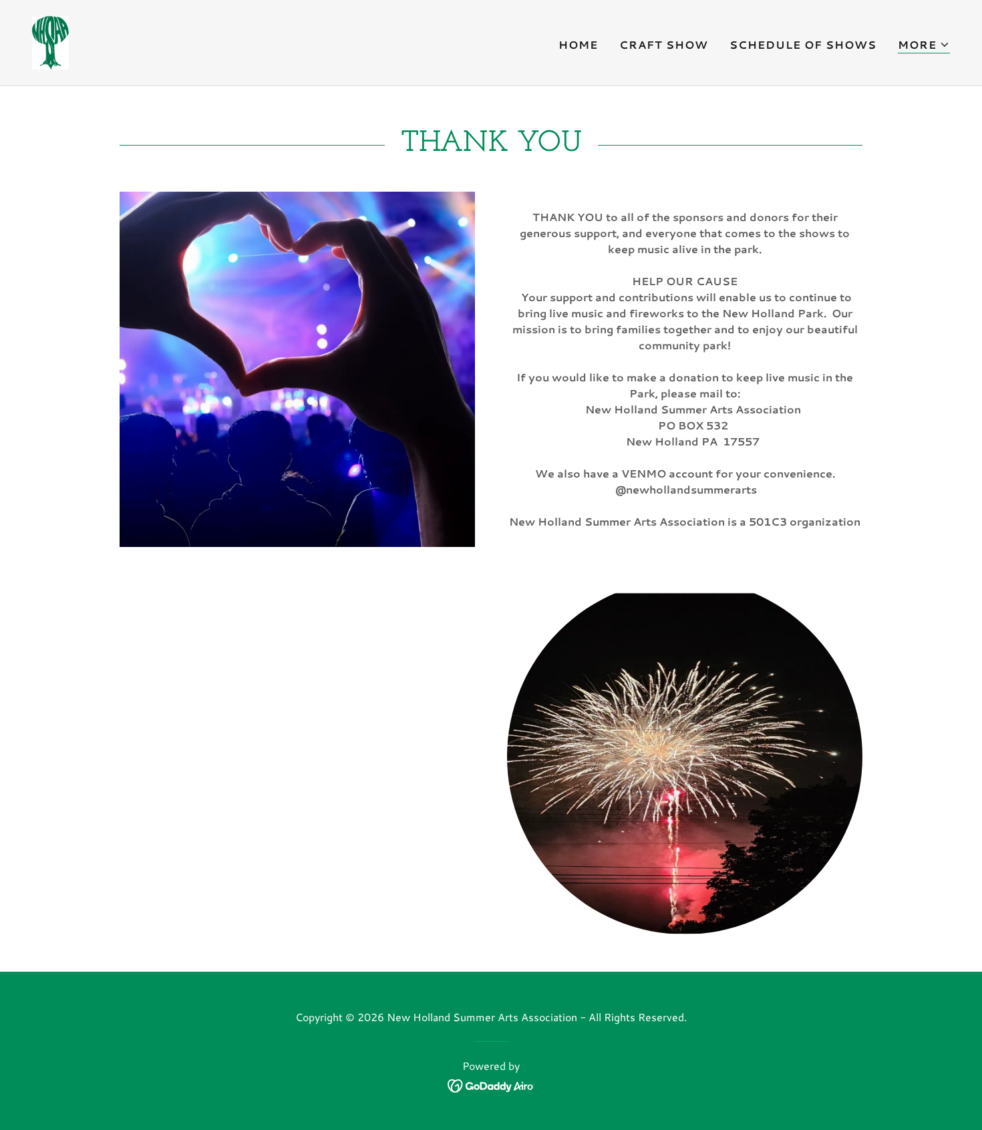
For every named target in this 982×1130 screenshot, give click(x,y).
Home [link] (578, 44)
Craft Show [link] (663, 44)
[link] (50, 41)
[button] (924, 45)
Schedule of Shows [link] (802, 44)
